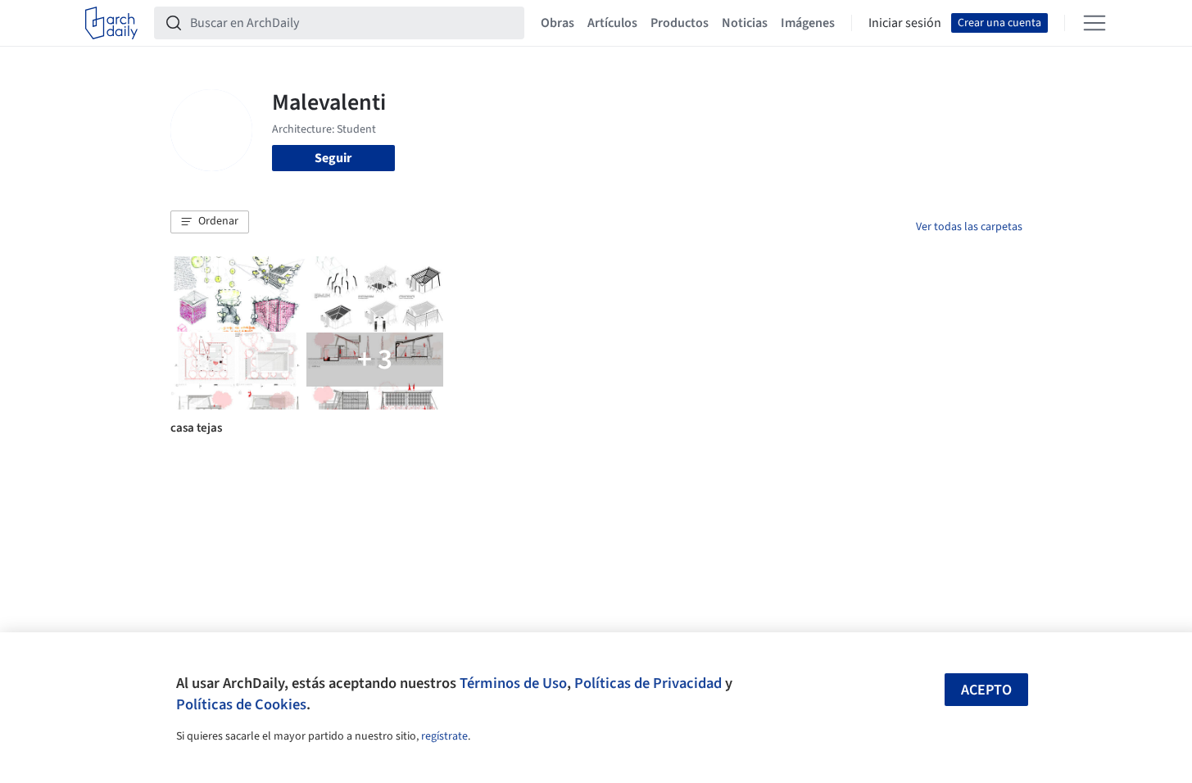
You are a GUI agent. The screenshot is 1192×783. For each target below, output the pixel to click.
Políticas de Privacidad (648, 683)
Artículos (612, 23)
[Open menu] (1094, 23)
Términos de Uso (513, 683)
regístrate (444, 736)
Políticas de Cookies (241, 704)
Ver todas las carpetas (969, 227)
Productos (679, 23)
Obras (557, 23)
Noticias (745, 23)
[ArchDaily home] (111, 23)
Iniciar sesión (904, 23)
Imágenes (808, 23)
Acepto (986, 690)
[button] (209, 221)
